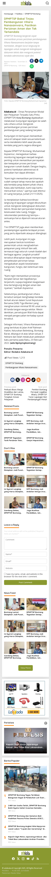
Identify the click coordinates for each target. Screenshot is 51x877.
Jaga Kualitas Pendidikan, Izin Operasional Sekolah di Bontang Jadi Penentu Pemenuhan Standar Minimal (36, 430)
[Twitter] (18, 380)
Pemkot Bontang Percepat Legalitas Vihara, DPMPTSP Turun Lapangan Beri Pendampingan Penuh (37, 393)
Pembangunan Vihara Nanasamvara (21, 367)
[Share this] (32, 61)
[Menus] (4, 3)
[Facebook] (12, 380)
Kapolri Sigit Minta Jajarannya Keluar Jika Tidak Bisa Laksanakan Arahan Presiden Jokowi (24, 746)
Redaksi (5, 870)
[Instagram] (23, 380)
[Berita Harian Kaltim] (26, 3)
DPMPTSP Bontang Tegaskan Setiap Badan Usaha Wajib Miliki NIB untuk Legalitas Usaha (35, 413)
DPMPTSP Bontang (10, 66)
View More (26, 668)
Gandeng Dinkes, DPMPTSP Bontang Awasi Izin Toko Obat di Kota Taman (13, 430)
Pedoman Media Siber (11, 873)
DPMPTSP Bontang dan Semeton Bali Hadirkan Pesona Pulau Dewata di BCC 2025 (25, 817)
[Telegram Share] (41, 61)
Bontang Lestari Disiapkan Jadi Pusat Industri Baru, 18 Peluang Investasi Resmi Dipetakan (13, 413)
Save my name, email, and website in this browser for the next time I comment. (23, 575)
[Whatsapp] (32, 66)
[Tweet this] (36, 61)
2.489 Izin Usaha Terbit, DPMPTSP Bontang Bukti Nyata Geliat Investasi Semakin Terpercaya (27, 806)
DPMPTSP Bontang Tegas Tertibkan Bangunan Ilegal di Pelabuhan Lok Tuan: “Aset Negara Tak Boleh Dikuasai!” (26, 796)
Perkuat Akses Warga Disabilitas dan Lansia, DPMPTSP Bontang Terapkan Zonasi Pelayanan (14, 393)
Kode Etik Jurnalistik (20, 870)
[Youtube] (28, 380)
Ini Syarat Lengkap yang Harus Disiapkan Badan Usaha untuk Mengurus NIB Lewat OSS (14, 422)
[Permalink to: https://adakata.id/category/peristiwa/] (45, 723)
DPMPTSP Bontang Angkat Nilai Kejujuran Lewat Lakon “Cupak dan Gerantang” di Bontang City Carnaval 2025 (26, 827)
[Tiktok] (33, 380)
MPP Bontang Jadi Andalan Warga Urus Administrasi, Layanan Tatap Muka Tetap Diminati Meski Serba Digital (37, 422)
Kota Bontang (23, 117)
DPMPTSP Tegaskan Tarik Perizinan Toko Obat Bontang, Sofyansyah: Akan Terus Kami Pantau (13, 439)
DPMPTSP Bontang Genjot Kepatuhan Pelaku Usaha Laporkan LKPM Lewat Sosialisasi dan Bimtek (37, 439)
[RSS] (38, 380)
